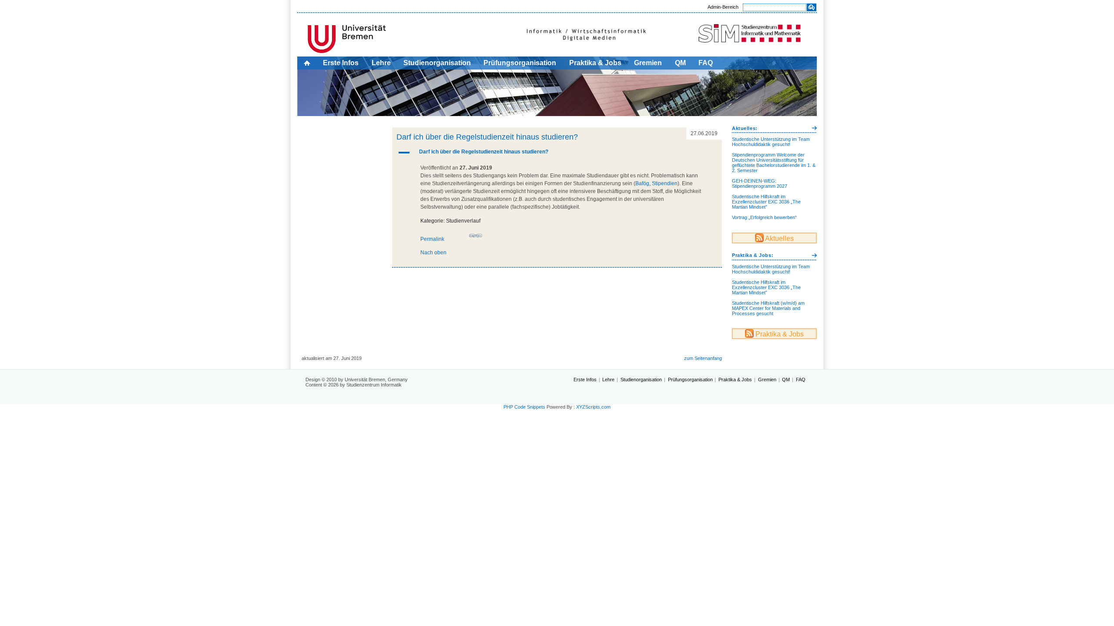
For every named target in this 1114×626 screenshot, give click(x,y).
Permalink (432, 239)
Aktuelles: (745, 128)
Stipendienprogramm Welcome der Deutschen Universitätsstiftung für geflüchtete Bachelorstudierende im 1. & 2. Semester (773, 162)
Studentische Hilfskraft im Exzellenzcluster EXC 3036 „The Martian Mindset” (766, 202)
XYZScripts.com (593, 407)
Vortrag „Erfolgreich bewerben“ (764, 217)
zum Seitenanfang (703, 358)
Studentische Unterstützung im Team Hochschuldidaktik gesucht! (771, 142)
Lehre (381, 63)
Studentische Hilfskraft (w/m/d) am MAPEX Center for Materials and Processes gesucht (768, 308)
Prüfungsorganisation (519, 63)
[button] (557, 153)
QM (680, 63)
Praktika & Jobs (595, 63)
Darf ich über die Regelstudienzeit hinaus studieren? (487, 137)
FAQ (705, 63)
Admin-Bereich (723, 7)
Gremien (648, 63)
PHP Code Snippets (524, 407)
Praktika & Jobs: (752, 255)
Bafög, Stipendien (656, 183)
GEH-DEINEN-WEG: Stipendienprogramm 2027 (759, 183)
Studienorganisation (437, 63)
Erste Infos (341, 63)
